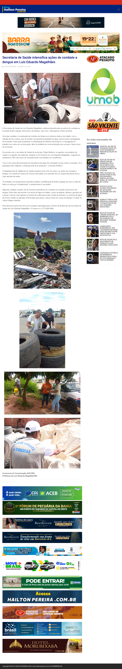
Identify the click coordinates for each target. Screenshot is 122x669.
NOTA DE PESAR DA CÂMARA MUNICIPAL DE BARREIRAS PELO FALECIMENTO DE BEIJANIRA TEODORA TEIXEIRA (109, 217)
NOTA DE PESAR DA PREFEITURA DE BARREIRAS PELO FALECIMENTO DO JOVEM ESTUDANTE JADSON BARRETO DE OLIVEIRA (108, 165)
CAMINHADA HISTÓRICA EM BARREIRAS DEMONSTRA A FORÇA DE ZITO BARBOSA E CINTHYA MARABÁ (109, 256)
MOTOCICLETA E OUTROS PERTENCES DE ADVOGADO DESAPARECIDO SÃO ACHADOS (108, 189)
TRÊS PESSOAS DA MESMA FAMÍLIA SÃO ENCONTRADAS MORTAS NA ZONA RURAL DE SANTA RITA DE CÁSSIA (108, 177)
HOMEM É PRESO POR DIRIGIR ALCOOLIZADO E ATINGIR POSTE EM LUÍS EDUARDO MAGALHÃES (108, 203)
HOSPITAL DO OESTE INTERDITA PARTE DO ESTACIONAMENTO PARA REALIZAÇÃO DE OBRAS (108, 150)
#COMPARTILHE (56, 666)
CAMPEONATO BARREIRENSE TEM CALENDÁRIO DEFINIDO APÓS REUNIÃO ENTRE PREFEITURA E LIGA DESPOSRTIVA (109, 230)
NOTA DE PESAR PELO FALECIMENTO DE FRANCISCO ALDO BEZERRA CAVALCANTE (109, 242)
